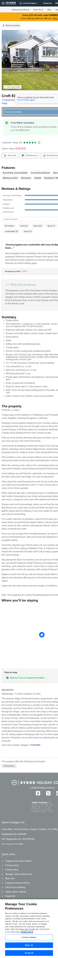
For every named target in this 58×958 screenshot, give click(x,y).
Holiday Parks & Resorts (20, 10)
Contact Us (47, 3)
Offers (49, 10)
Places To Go (38, 10)
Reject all (29, 945)
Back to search (13, 25)
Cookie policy (27, 932)
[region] (29, 928)
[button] (6, 60)
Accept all (29, 953)
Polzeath (35, 745)
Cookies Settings (29, 937)
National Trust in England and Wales (27, 678)
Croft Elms (11, 96)
